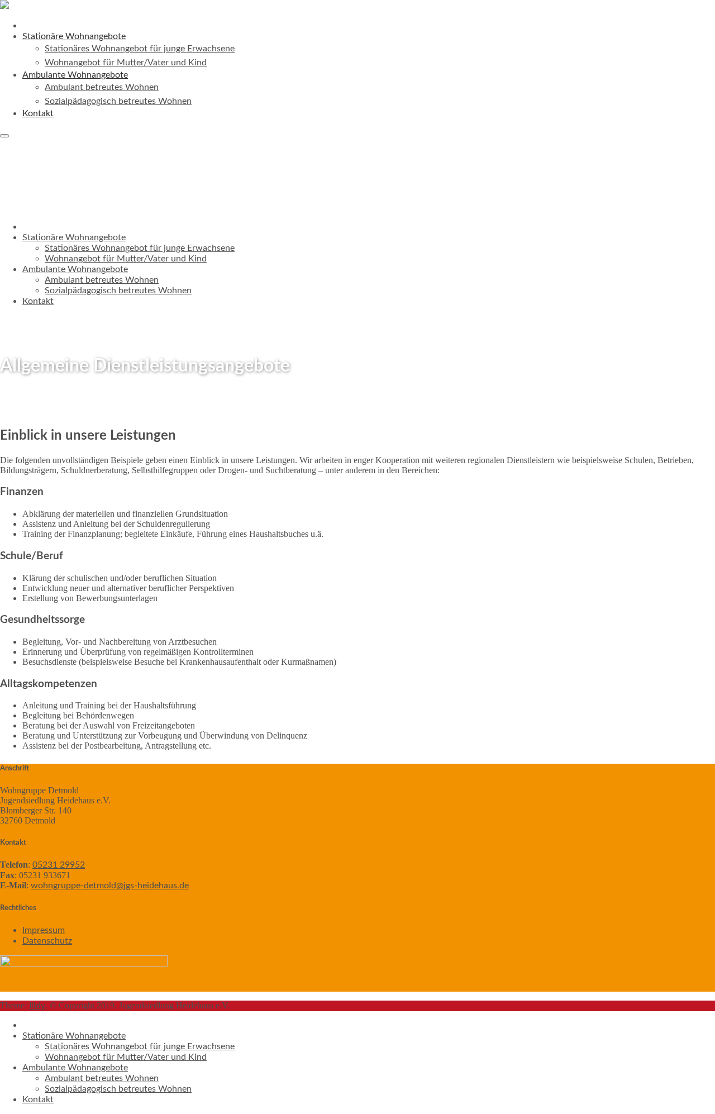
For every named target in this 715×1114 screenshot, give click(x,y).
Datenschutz (47, 940)
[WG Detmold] (4, 6)
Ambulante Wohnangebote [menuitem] (75, 1067)
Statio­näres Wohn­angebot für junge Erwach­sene (140, 48)
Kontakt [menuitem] (38, 1099)
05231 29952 (58, 864)
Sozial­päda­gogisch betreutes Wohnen (118, 101)
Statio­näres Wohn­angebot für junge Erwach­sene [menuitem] (140, 1046)
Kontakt (38, 113)
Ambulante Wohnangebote (75, 269)
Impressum (43, 930)
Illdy (37, 1005)
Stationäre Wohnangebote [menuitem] (74, 1035)
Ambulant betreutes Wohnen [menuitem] (102, 1078)
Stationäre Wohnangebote (74, 237)
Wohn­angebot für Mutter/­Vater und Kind (126, 62)
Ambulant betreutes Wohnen (102, 87)
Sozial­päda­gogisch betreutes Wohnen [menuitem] (118, 1088)
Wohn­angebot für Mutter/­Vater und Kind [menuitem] (126, 1057)
